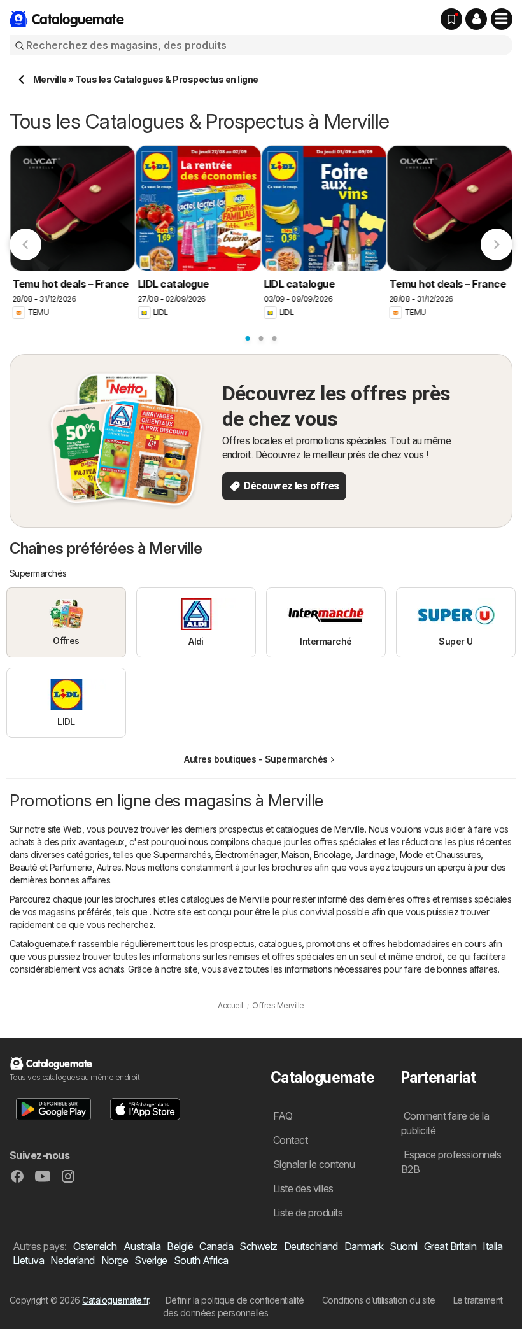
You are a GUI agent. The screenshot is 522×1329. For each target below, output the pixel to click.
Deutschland (311, 1246)
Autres (109, 867)
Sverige (150, 1260)
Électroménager (246, 854)
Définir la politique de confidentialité (235, 1300)
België (180, 1246)
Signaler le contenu (314, 1164)
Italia (492, 1246)
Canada (216, 1246)
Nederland (72, 1260)
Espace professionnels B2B (451, 1162)
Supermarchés (182, 854)
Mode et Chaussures (440, 854)
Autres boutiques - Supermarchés (255, 759)
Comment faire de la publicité (445, 1123)
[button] (476, 19)
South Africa (201, 1260)
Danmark (363, 1246)
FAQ (282, 1115)
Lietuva (28, 1260)
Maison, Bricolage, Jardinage (338, 854)
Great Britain (450, 1246)
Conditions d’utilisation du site (378, 1300)
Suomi (403, 1246)
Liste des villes (303, 1188)
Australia (141, 1246)
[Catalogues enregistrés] (451, 19)
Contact (290, 1140)
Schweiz (258, 1246)
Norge (114, 1260)
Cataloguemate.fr (115, 1300)
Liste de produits (307, 1212)
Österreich (95, 1246)
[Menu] (501, 19)
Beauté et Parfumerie (51, 867)
